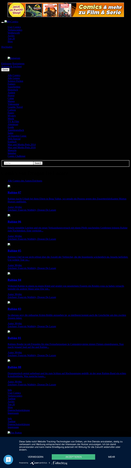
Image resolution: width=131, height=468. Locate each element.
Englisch (12, 141)
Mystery (12, 115)
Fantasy (11, 84)
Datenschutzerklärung (19, 410)
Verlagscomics (15, 30)
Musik (11, 118)
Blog (10, 41)
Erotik (11, 127)
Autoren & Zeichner (11, 66)
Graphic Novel (15, 107)
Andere (11, 92)
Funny (11, 112)
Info (10, 390)
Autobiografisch (16, 130)
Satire (10, 133)
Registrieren (18, 63)
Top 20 (11, 38)
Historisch (13, 89)
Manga (11, 101)
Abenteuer (13, 124)
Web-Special (14, 138)
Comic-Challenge (16, 156)
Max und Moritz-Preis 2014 (22, 144)
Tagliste (11, 398)
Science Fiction (15, 81)
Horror (11, 95)
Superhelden (14, 86)
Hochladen (6, 47)
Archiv (11, 35)
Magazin (12, 150)
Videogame (13, 104)
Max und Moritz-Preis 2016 (22, 147)
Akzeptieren (74, 456)
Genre (5, 69)
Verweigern (35, 456)
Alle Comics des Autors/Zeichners (25, 180)
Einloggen (6, 63)
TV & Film (13, 121)
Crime (11, 98)
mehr (111, 456)
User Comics (14, 27)
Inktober (12, 153)
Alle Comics (14, 75)
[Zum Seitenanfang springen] (15, 432)
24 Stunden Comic (17, 136)
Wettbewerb (14, 32)
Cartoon (12, 110)
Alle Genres (14, 78)
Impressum (13, 413)
